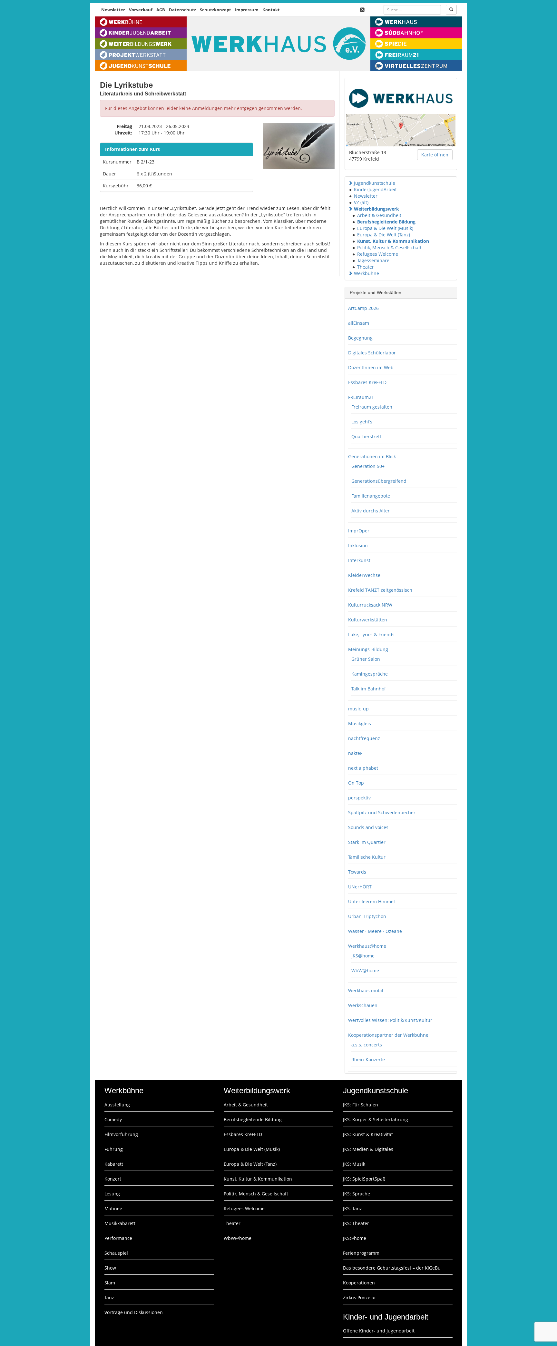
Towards (357, 872)
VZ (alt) (361, 202)
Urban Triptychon (367, 916)
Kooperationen (359, 1283)
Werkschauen (362, 1005)
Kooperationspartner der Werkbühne (388, 1035)
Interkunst (359, 560)
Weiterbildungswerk (376, 209)
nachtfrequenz (364, 738)
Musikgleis (359, 723)
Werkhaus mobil (365, 990)
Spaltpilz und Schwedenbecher (381, 812)
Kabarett (113, 1164)
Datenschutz (182, 10)
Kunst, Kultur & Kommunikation (393, 241)
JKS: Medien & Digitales (368, 1149)
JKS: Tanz (352, 1208)
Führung (113, 1149)
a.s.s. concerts (366, 1045)
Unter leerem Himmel (371, 901)
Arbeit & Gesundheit (379, 215)
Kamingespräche (369, 674)
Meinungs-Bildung (368, 649)
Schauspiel (116, 1253)
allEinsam (358, 323)
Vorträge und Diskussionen (133, 1312)
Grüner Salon (365, 659)
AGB (160, 10)
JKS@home (363, 956)
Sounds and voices (368, 827)
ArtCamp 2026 (363, 308)
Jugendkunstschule (374, 183)
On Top (356, 783)
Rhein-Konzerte (368, 1059)
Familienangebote (370, 496)
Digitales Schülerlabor (372, 353)
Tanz (109, 1297)
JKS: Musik (354, 1164)
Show (110, 1268)
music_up (358, 709)
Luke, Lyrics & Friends (371, 634)
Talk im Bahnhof (368, 689)
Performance (118, 1238)
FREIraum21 (361, 397)
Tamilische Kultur (367, 857)
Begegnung (360, 338)
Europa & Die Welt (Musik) (385, 228)
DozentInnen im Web (371, 367)
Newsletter (113, 10)
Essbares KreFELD (367, 382)
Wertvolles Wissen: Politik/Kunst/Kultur (390, 1020)
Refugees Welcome (377, 254)
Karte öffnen (434, 155)
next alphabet (363, 768)
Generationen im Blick (372, 456)
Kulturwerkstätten (367, 620)
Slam (109, 1283)
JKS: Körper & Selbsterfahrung (375, 1119)
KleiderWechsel (365, 575)
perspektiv (359, 798)
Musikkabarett (119, 1223)
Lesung (112, 1194)
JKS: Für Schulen (360, 1105)
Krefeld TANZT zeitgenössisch (380, 590)
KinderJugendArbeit (375, 189)
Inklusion (358, 545)
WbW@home (365, 970)
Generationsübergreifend (378, 481)
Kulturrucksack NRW (370, 605)
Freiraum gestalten (371, 407)
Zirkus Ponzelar (359, 1297)
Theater (365, 267)
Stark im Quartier (367, 842)
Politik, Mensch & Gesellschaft (389, 247)
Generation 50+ (368, 466)
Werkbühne (366, 273)
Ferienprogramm (361, 1253)
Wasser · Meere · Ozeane (375, 931)
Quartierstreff (366, 436)
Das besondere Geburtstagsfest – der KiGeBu (392, 1268)
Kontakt (271, 10)
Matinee (113, 1208)
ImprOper (358, 531)
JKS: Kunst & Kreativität (368, 1134)
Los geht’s (361, 422)
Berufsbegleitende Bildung (386, 222)
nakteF (355, 753)
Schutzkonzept (215, 10)
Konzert (112, 1179)
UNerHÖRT (360, 887)
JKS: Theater (356, 1223)
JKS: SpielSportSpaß (364, 1179)
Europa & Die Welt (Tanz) (383, 235)
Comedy (113, 1119)
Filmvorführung (121, 1134)
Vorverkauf (140, 10)
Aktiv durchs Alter (370, 511)
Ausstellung (117, 1105)
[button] (350, 183)
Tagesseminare (373, 260)
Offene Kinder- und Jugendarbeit (379, 1331)
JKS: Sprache (356, 1194)
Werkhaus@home (367, 946)
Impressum (247, 10)
